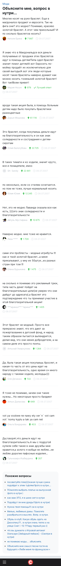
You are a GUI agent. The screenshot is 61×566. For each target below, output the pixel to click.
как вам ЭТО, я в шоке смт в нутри (26, 497)
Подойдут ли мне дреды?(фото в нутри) (28, 502)
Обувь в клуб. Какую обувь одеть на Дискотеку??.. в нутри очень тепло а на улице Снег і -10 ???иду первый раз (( (28, 522)
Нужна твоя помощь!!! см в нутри (25, 506)
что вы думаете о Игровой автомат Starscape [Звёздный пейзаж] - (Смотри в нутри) (29, 533)
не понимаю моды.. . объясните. (24, 541)
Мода (6, 3)
